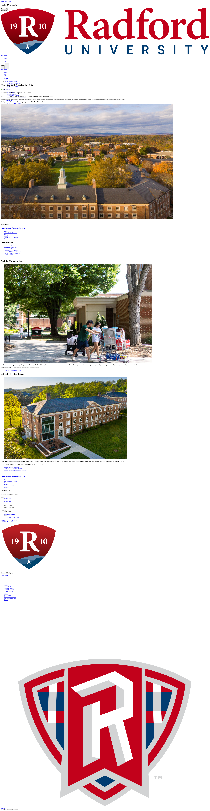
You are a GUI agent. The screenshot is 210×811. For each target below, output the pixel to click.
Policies (6, 594)
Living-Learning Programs (11, 237)
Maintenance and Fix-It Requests (9, 520)
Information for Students (10, 233)
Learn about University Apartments (13, 468)
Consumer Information (10, 597)
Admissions (8, 100)
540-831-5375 (7, 498)
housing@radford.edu (9, 514)
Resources (6, 239)
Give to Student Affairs (13, 517)
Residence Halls (8, 234)
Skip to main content (6, 1)
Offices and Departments (13, 83)
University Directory (9, 586)
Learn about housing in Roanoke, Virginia (15, 470)
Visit (5, 59)
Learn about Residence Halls (11, 467)
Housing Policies (8, 254)
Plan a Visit (10, 521)
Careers (6, 600)
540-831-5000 (4, 575)
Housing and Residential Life (11, 81)
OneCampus (4, 55)
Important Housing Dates (10, 247)
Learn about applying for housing (12, 370)
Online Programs (11, 94)
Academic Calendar (9, 588)
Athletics (3, 808)
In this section (4, 224)
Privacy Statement (8, 591)
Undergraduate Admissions (14, 103)
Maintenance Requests (10, 248)
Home (5, 79)
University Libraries (9, 589)
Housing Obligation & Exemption (12, 251)
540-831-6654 (7, 501)
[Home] (105, 54)
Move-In (6, 236)
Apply (5, 58)
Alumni (6, 585)
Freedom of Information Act (11, 598)
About (6, 78)
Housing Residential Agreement (12, 253)
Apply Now (4, 521)
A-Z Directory (7, 595)
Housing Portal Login (9, 246)
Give (5, 61)
